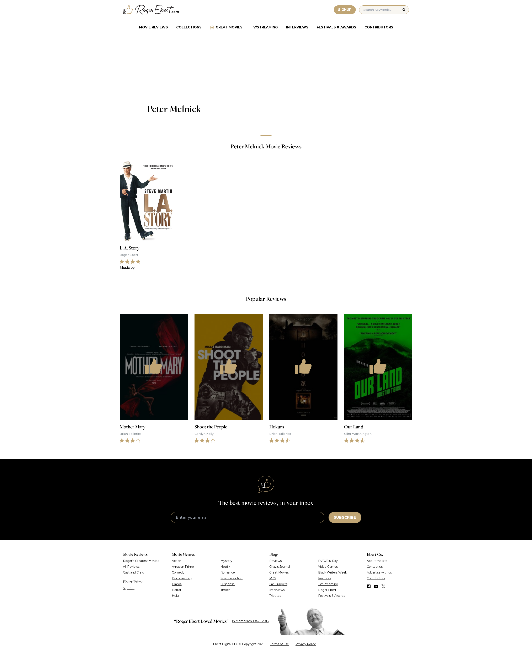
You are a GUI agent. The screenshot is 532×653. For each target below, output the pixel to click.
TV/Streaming (264, 27)
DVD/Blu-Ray (328, 561)
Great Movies (229, 27)
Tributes (275, 596)
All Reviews (131, 567)
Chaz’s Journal (279, 567)
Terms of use (279, 644)
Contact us (375, 567)
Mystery (226, 561)
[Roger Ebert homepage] (151, 10)
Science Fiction (231, 578)
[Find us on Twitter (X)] (383, 586)
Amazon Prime (183, 567)
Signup (344, 10)
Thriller (225, 590)
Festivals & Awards (336, 27)
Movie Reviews (153, 27)
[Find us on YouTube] (376, 586)
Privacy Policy (306, 644)
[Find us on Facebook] (369, 586)
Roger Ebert (327, 590)
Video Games (328, 567)
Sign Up (128, 588)
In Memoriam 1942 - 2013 (250, 621)
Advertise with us (379, 572)
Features (324, 578)
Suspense (227, 584)
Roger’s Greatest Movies (141, 561)
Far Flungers (278, 584)
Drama (177, 584)
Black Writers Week (332, 572)
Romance (227, 572)
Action (176, 561)
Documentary (182, 578)
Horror (176, 590)
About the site (377, 561)
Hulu (175, 596)
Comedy (178, 572)
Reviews (275, 561)
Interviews (297, 27)
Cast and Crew (133, 572)
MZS (272, 578)
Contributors (379, 27)
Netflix (225, 567)
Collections (189, 27)
